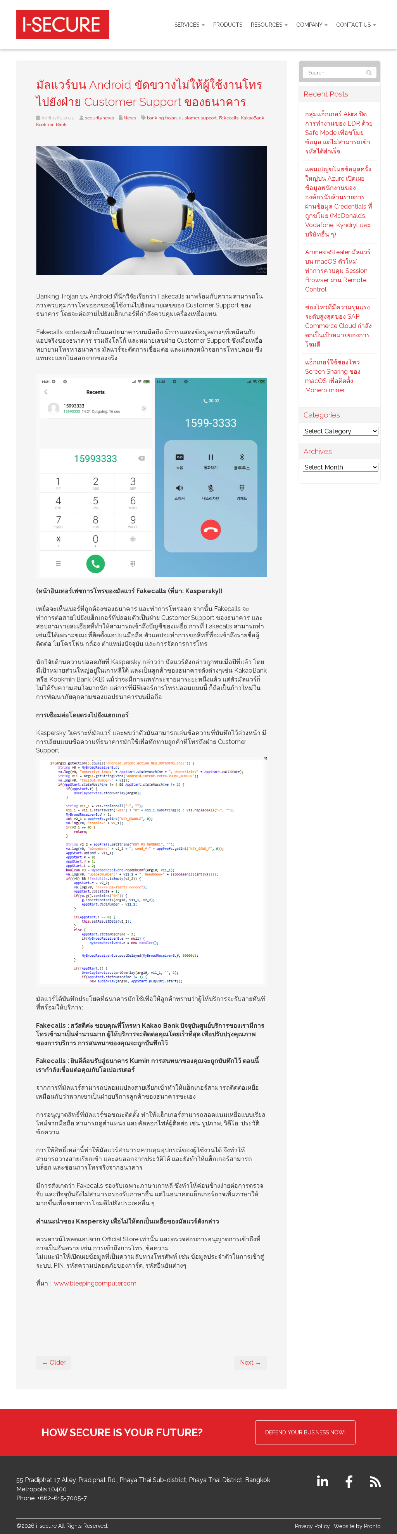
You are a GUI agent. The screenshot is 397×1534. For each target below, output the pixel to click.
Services (187, 25)
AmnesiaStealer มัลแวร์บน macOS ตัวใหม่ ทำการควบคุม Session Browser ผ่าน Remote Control (338, 270)
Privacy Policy (312, 1526)
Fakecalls (228, 118)
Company (310, 25)
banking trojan (162, 118)
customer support (198, 118)
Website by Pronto (357, 1526)
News (130, 118)
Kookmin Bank (51, 124)
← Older (54, 1362)
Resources (267, 25)
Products (227, 25)
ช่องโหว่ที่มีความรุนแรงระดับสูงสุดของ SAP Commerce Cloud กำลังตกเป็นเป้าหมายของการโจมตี (338, 326)
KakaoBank (252, 118)
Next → (250, 1362)
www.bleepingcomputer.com (95, 1283)
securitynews (99, 118)
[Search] (369, 73)
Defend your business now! (305, 1432)
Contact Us (354, 25)
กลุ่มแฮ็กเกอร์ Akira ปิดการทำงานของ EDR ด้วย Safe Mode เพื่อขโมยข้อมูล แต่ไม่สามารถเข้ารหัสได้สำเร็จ (339, 132)
